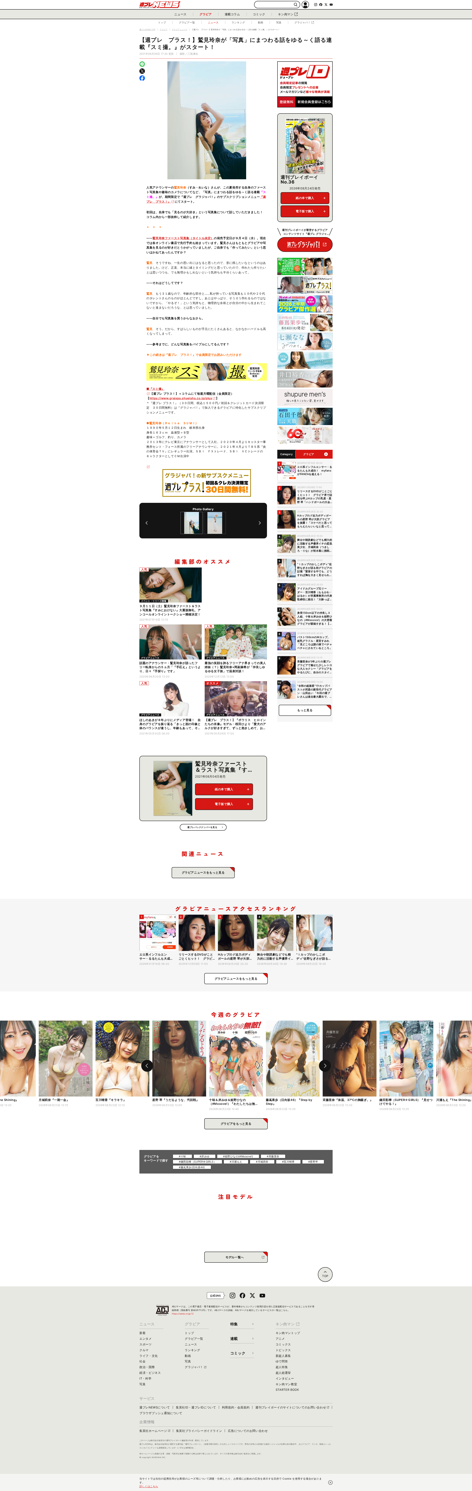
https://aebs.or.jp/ (183, 1313)
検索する (295, 5)
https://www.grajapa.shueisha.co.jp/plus (181, 398)
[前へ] (146, 523)
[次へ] (260, 523)
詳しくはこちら (148, 1486)
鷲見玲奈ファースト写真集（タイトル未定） (183, 238)
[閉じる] (330, 1482)
